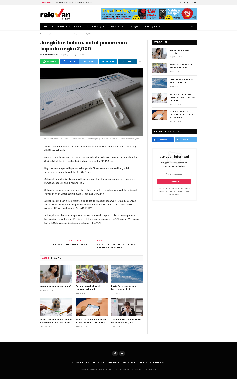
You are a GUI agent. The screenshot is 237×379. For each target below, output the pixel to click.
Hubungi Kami (152, 26)
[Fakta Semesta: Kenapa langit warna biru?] (127, 274)
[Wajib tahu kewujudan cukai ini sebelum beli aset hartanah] (56, 307)
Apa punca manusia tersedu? (55, 286)
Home (42, 34)
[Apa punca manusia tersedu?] (56, 274)
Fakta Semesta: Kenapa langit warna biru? (123, 288)
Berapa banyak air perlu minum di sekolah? (74, 3)
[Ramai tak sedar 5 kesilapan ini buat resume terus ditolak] (92, 307)
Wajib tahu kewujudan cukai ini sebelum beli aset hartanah (56, 321)
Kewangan (98, 26)
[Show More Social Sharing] (140, 61)
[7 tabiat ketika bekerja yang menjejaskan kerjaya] (127, 307)
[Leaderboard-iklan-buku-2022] (149, 19)
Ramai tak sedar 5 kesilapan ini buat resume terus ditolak (91, 321)
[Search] (192, 26)
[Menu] (45, 27)
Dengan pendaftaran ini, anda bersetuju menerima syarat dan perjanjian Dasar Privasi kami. (174, 191)
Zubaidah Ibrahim (50, 55)
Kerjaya (133, 26)
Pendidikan (117, 26)
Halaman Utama (61, 26)
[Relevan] (70, 14)
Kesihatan (80, 26)
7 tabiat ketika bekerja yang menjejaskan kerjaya (126, 321)
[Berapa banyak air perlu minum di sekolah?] (92, 274)
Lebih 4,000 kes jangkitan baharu (70, 244)
